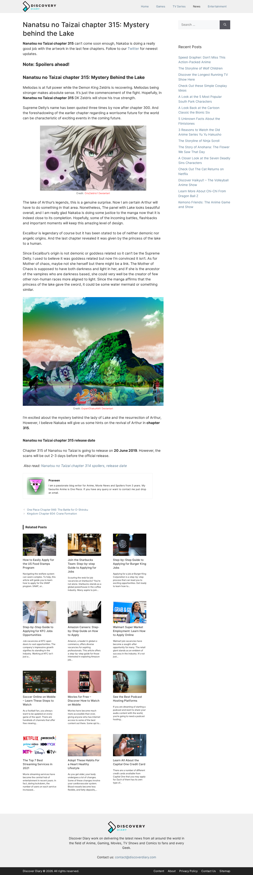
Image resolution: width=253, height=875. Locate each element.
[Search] (225, 24)
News (196, 6)
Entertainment (217, 6)
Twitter (133, 48)
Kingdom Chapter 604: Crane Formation (52, 513)
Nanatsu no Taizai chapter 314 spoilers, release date (84, 466)
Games (160, 6)
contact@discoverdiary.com (135, 857)
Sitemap (224, 871)
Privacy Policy (188, 871)
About (172, 871)
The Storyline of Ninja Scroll (198, 141)
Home (145, 6)
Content (159, 871)
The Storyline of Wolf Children (200, 68)
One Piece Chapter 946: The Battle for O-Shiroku (57, 509)
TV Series (179, 6)
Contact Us (208, 871)
